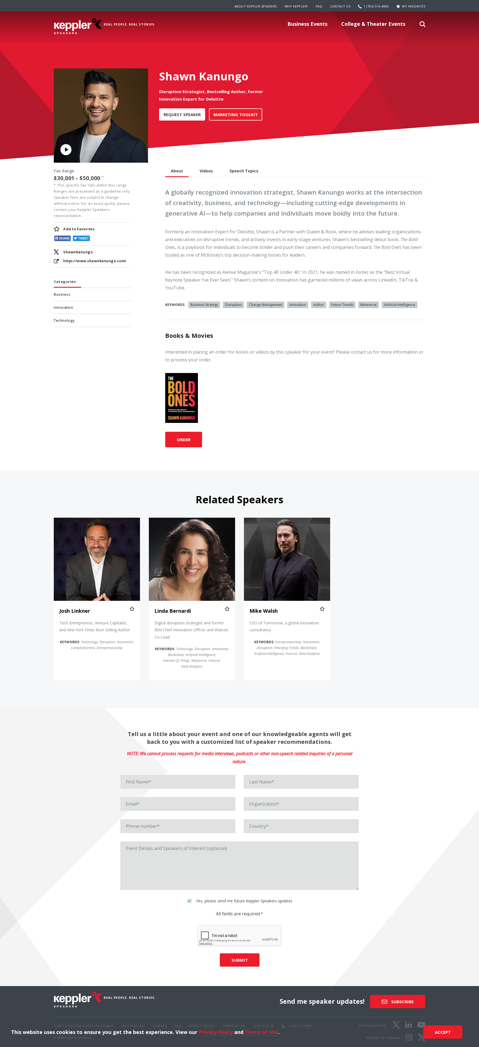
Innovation (63, 307)
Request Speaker (182, 114)
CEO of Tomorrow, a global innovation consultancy (284, 626)
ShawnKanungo (78, 251)
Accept (443, 1032)
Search (422, 26)
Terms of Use (261, 1032)
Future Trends (342, 304)
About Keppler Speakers (256, 6)
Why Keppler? (296, 6)
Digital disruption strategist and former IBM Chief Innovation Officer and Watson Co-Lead (191, 629)
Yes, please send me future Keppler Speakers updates (243, 900)
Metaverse (368, 304)
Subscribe (402, 1001)
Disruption (233, 304)
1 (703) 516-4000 (376, 6)
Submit (239, 960)
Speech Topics (244, 170)
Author (318, 304)
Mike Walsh (263, 610)
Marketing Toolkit (235, 114)
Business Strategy (204, 304)
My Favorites (413, 6)
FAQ (319, 6)
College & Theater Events (373, 24)
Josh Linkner (74, 610)
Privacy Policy (216, 1032)
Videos (206, 170)
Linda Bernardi (172, 610)
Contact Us (340, 6)
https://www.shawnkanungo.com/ (94, 260)
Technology (64, 320)
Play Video (66, 149)
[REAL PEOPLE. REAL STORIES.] (78, 26)
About (177, 170)
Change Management (265, 304)
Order (183, 439)
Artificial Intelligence (399, 304)
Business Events (307, 24)
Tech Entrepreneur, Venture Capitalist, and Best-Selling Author (94, 626)
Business (62, 294)
